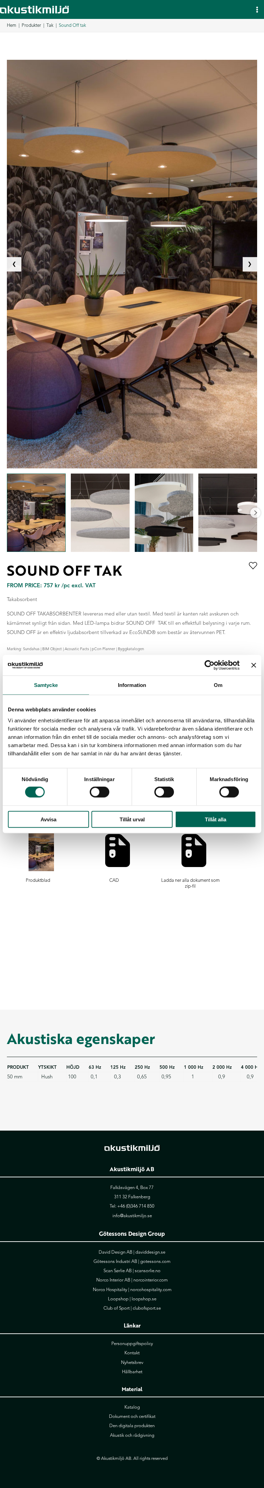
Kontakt (132, 1353)
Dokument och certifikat (132, 1416)
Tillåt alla (215, 819)
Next (255, 513)
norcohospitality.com (151, 1289)
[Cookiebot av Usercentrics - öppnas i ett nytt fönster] (209, 665)
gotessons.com (155, 1261)
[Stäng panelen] (253, 665)
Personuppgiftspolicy (132, 1343)
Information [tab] (132, 685)
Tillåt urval (132, 819)
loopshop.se (144, 1299)
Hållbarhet (132, 1372)
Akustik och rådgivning (132, 1435)
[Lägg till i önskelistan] (253, 566)
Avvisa (48, 819)
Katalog (132, 1407)
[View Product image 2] (100, 513)
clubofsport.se (147, 1308)
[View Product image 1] (36, 513)
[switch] (99, 792)
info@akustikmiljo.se (132, 1216)
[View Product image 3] (164, 513)
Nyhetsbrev (132, 1362)
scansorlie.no (148, 1271)
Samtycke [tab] (46, 685)
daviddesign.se (150, 1252)
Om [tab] (218, 685)
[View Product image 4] (227, 513)
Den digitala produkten (132, 1426)
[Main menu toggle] (257, 9)
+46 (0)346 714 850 (135, 1206)
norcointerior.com (150, 1280)
